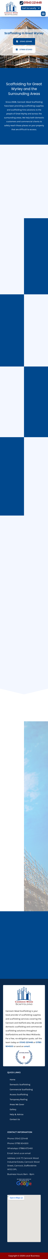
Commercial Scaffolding (21, 1089)
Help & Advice (16, 1114)
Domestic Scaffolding (20, 1084)
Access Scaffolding (19, 1094)
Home (12, 1079)
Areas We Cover (17, 1104)
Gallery (13, 1109)
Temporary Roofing (18, 1099)
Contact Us (15, 1119)
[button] (43, 13)
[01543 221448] (21, 3)
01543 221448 (33, 3)
